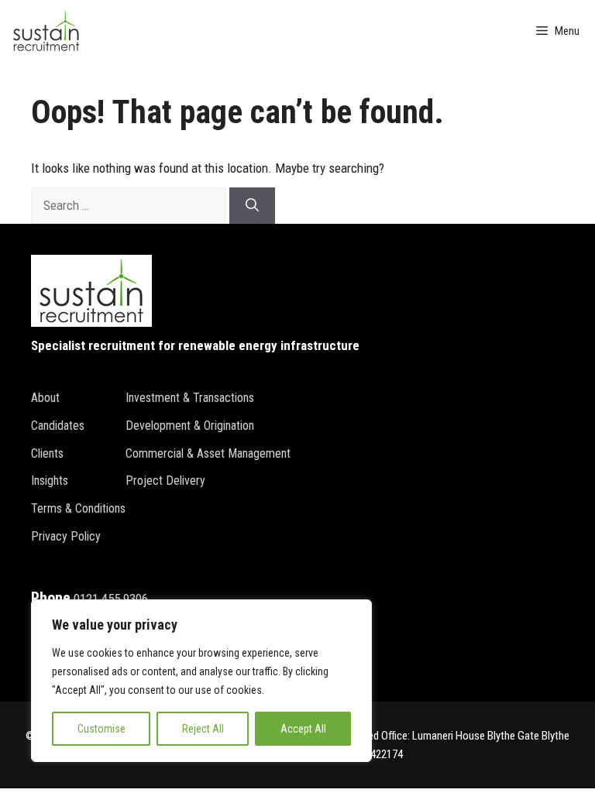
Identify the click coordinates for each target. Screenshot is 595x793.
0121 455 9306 (111, 598)
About (45, 397)
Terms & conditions (78, 508)
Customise (101, 729)
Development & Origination (190, 425)
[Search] (252, 206)
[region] (201, 680)
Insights (49, 480)
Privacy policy (66, 536)
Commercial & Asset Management (208, 453)
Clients (47, 453)
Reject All (203, 729)
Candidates (57, 425)
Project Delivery (165, 480)
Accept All (303, 729)
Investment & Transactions (190, 397)
